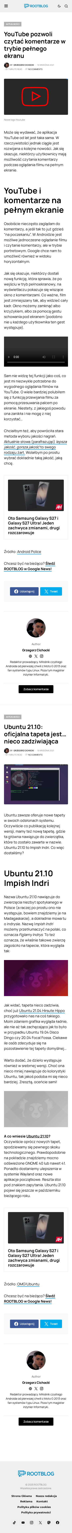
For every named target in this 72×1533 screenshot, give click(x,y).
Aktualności (12, 24)
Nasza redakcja (46, 1496)
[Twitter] (40, 1523)
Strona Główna (21, 1496)
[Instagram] (31, 1523)
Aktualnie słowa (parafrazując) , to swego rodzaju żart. (35, 447)
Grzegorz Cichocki (36, 650)
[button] (6, 6)
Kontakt (42, 1501)
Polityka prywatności (36, 1512)
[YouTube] (23, 1523)
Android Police (29, 551)
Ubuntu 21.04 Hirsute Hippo (42, 1010)
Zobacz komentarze (35, 689)
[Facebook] (57, 1523)
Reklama (26, 1501)
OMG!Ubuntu (28, 1284)
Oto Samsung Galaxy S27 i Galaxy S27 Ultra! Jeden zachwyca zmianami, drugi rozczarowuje (34, 525)
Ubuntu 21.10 (37, 1136)
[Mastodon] (49, 1523)
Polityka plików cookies (34, 1507)
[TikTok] (14, 1523)
